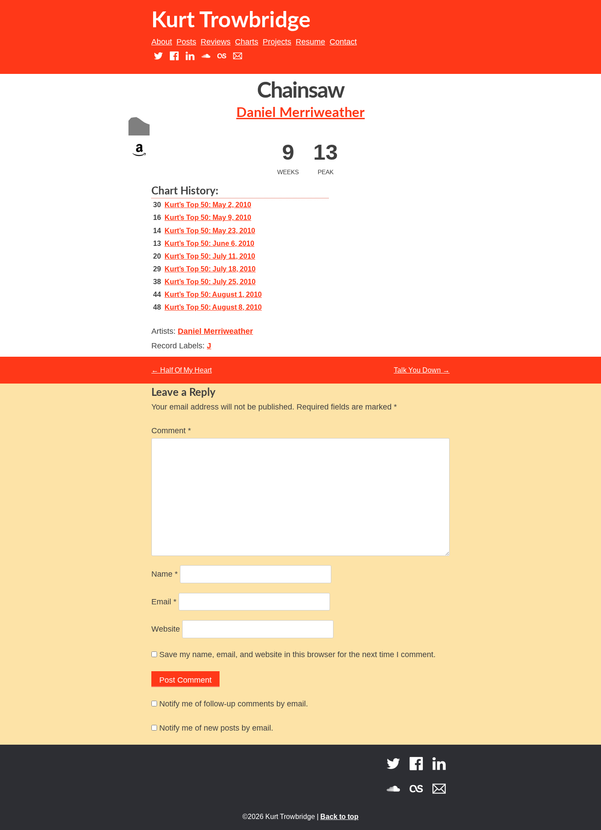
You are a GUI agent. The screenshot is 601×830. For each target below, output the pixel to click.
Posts (186, 41)
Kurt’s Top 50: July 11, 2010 (210, 256)
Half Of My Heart (181, 370)
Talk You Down (422, 370)
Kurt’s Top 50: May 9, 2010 (208, 217)
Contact (343, 41)
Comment (171, 430)
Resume (310, 41)
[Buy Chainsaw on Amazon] (139, 158)
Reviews (216, 41)
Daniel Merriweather (300, 113)
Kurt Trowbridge (231, 21)
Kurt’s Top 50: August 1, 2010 (213, 294)
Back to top (339, 816)
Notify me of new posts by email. (216, 728)
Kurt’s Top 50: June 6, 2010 (209, 243)
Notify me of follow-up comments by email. (233, 703)
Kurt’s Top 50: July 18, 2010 (210, 269)
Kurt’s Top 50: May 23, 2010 (210, 230)
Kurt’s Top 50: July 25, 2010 (210, 281)
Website (165, 629)
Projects (277, 41)
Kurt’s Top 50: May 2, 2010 (208, 204)
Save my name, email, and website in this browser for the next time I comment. (297, 654)
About (161, 41)
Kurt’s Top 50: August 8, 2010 (213, 307)
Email (163, 601)
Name (164, 574)
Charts (246, 41)
